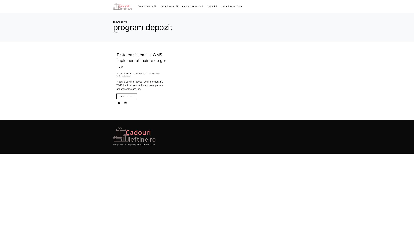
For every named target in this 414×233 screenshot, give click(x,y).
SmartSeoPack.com (146, 144)
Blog (119, 73)
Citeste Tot (127, 96)
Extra (127, 73)
